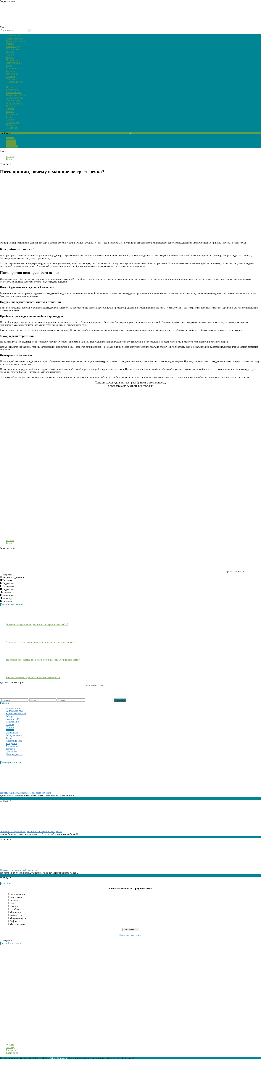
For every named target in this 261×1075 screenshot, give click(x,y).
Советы (10, 52)
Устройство (12, 60)
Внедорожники (18, 894)
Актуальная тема (14, 38)
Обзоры (10, 43)
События (10, 76)
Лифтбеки (15, 921)
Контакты (11, 143)
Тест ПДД (11, 141)
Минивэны (15, 912)
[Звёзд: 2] (68, 561)
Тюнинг (10, 54)
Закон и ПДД (13, 46)
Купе (12, 903)
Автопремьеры (13, 35)
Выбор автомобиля (16, 41)
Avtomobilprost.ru (58, 1058)
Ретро (9, 65)
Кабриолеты (16, 915)
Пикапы (14, 906)
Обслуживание (14, 63)
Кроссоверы (16, 897)
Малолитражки (17, 924)
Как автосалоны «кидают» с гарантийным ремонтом (33, 677)
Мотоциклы (12, 73)
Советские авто (14, 68)
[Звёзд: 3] (113, 561)
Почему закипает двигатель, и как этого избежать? (26, 792)
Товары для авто (14, 82)
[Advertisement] (22, 992)
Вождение (11, 71)
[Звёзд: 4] (158, 561)
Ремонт (10, 57)
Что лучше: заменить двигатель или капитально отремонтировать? (40, 642)
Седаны (14, 900)
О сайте (10, 138)
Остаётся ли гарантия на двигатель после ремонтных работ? (37, 624)
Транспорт (11, 79)
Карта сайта (12, 146)
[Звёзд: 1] (22, 561)
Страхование (12, 49)
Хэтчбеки (15, 909)
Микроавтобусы (18, 918)
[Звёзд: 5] (204, 561)
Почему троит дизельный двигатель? (19, 870)
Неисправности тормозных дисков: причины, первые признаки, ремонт (43, 659)
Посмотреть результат (130, 935)
